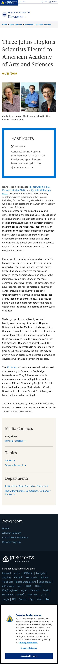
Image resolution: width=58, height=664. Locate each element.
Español (6, 573)
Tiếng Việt (7, 581)
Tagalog (6, 577)
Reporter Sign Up (11, 542)
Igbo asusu (45, 581)
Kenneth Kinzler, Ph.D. (13, 190)
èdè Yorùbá (8, 586)
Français (40, 573)
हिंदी (14, 599)
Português (31, 577)
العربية (24, 590)
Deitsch (23, 599)
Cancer (9, 460)
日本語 (28, 586)
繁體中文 (28, 573)
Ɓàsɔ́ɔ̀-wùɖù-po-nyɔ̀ (26, 581)
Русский (18, 577)
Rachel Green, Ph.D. (39, 186)
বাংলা (19, 586)
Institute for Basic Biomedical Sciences (25, 486)
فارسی (5, 599)
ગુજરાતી (20, 594)
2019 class (12, 367)
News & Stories (16, 24)
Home (4, 24)
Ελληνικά (7, 594)
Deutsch (35, 590)
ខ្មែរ (31, 599)
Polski (46, 590)
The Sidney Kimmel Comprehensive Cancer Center (28, 492)
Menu (22, 2)
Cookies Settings (29, 648)
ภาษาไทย (32, 594)
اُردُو (43, 594)
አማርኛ (17, 573)
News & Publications (19, 12)
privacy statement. (28, 642)
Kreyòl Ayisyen (10, 590)
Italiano (45, 577)
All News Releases (43, 24)
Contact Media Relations (15, 537)
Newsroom (16, 16)
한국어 (38, 586)
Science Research (14, 465)
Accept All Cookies (29, 656)
